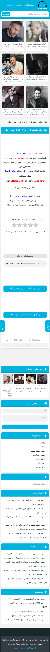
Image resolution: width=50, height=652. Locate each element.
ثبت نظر (25, 426)
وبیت (15, 648)
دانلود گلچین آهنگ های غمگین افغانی (30, 611)
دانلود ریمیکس (39, 455)
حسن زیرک (21, 345)
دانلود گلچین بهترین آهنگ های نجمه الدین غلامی (25, 620)
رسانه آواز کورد (19, 158)
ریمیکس (9, 5)
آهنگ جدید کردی (38, 484)
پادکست (18, 5)
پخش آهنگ (29, 5)
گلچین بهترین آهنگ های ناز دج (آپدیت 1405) (27, 599)
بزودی (43, 443)
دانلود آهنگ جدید (38, 451)
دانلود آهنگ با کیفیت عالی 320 (24, 288)
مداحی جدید (40, 467)
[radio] (35, 226)
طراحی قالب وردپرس (28, 648)
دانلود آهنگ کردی (36, 153)
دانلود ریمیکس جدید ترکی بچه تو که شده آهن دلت (25, 554)
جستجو (6, 14)
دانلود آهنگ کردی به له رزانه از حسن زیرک (23, 130)
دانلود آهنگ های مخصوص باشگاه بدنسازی (28, 615)
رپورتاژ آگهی (40, 463)
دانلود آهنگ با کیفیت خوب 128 (24, 314)
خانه (45, 122)
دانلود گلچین (40, 459)
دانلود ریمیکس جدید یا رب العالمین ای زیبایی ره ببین (24, 558)
